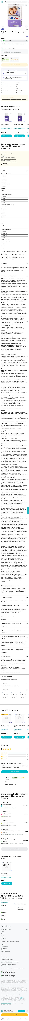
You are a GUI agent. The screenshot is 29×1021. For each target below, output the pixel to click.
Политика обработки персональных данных (10, 961)
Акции (2, 936)
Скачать (21, 997)
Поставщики (3, 938)
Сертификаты (4, 163)
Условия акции (4, 902)
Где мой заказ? (4, 948)
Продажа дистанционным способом (8, 964)
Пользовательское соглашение (7, 959)
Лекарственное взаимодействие (8, 159)
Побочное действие (21, 99)
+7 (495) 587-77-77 (7, 926)
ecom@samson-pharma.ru (6, 1003)
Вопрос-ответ (4, 949)
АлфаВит (18, 82)
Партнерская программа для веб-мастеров (10, 941)
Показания (4, 99)
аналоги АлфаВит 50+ (13, 109)
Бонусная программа (5, 951)
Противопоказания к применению (9, 162)
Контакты (3, 940)
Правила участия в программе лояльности (9, 962)
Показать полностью (6, 164)
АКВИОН (18, 88)
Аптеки (2, 935)
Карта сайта (3, 952)
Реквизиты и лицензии (5, 958)
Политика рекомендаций (6, 965)
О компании (3, 933)
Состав (2, 154)
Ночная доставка (4, 946)
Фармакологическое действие (8, 157)
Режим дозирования (12, 99)
